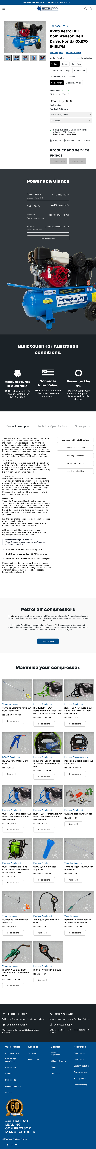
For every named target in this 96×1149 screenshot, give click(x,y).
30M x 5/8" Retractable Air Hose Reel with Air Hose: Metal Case (16, 816)
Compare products (13, 1086)
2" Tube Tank (79, 70)
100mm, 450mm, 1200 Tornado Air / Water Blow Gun (15, 972)
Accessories (10, 1067)
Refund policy (79, 1053)
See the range (48, 641)
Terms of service (81, 1072)
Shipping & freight (58, 1061)
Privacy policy (80, 1078)
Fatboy (65, 64)
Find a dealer (33, 1059)
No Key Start (56, 82)
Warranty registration (55, 1053)
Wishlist (8, 1092)
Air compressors (12, 1053)
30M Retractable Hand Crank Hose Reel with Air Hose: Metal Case (15, 869)
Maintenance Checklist (75, 447)
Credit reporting (80, 1085)
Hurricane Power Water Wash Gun (15, 921)
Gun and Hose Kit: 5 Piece (78, 813)
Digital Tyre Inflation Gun (47, 969)
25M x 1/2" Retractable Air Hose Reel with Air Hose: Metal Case (47, 816)
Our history (32, 1053)
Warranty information (75, 455)
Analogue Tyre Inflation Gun (46, 921)
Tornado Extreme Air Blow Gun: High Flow (16, 709)
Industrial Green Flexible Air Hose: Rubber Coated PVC (46, 763)
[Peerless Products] (48, 9)
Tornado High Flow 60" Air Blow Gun (78, 868)
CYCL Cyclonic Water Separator (44, 868)
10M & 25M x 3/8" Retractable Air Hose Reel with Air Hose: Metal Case (47, 711)
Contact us (55, 1073)
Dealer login (79, 1059)
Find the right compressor (10, 1060)
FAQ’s (53, 1067)
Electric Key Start (73, 82)
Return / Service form (75, 463)
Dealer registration (81, 1066)
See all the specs (48, 238)
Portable (55, 64)
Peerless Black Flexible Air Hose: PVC (78, 762)
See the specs (56, 52)
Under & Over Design (60, 70)
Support (8, 1073)
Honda (11, 616)
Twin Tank (76, 64)
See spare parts (73, 52)
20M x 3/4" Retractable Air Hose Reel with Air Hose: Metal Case (78, 711)
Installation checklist (75, 471)
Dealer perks (10, 1080)
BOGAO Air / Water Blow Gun (15, 762)
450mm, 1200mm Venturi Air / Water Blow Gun (77, 921)
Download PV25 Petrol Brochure (75, 440)
